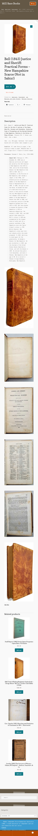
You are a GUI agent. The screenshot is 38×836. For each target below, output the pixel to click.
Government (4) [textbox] (18, 816)
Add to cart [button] (19, 650)
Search (19, 833)
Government (15, 9)
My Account (6, 833)
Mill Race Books (11, 3)
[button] (31, 26)
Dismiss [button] (4, 827)
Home (2, 9)
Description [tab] (7, 115)
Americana (8, 9)
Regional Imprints (27, 98)
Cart (29, 832)
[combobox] (19, 816)
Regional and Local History (12, 98)
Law (27, 97)
